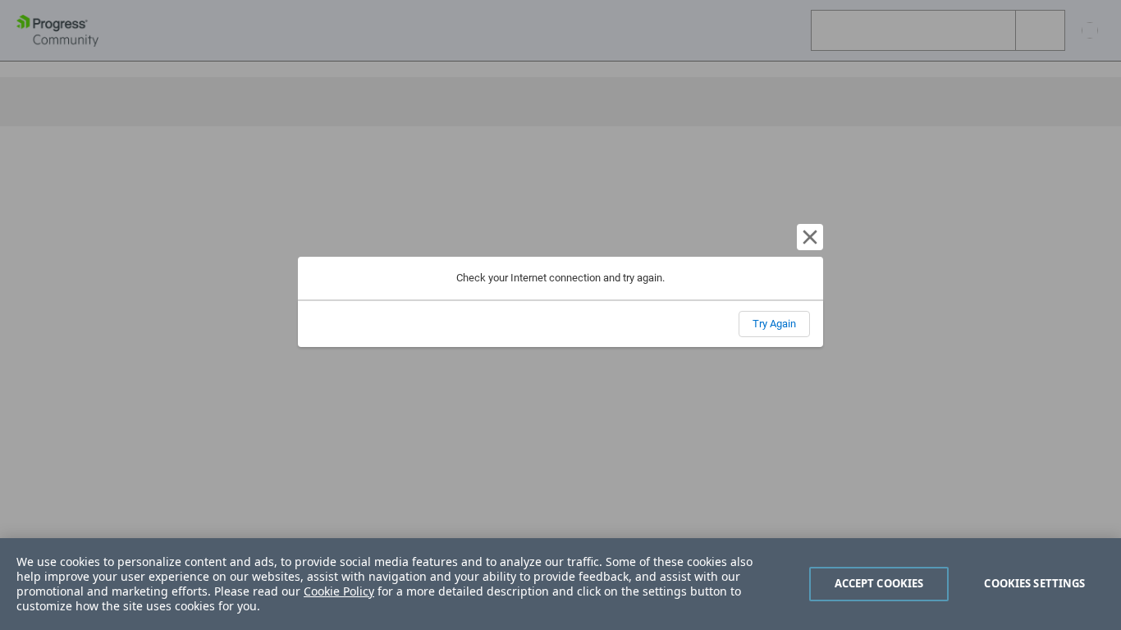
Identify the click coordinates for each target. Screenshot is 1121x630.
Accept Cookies (879, 583)
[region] (560, 584)
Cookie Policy (339, 591)
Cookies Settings (1034, 583)
